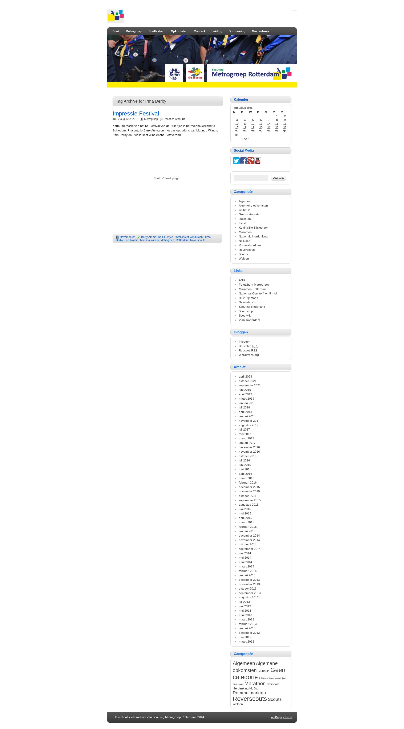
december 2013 (249, 579)
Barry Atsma (148, 237)
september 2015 (250, 500)
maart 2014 (246, 566)
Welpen (244, 258)
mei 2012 (245, 637)
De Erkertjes (165, 237)
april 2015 (245, 518)
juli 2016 (244, 460)
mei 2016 (245, 469)
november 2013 (249, 584)
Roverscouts (127, 237)
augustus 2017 (249, 425)
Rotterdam (182, 240)
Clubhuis (244, 210)
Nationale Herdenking (253, 236)
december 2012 (249, 632)
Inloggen (244, 341)
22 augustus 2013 (127, 119)
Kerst (242, 223)
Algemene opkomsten (253, 205)
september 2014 (250, 548)
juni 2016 (245, 465)
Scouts (243, 254)
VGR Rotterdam (249, 320)
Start (116, 31)
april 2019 (245, 394)
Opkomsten (179, 31)
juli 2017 (244, 429)
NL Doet (244, 241)
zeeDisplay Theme (281, 717)
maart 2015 (246, 522)
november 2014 (249, 540)
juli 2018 (244, 407)
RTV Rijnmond (248, 298)
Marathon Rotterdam (253, 289)
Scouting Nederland (252, 306)
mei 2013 (245, 610)
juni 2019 (245, 389)
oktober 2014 (247, 544)
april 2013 (245, 615)
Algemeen (245, 201)
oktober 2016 (247, 456)
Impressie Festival (136, 113)
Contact (199, 31)
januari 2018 (247, 416)
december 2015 (249, 487)
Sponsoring (237, 31)
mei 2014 (245, 557)
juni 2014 (245, 553)
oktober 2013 (247, 588)
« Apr (245, 138)
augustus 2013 (249, 597)
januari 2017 (247, 442)
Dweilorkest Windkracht (189, 237)
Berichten (248, 346)
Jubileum (245, 218)
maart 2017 (246, 438)
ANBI (242, 280)
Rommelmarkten (250, 245)
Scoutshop (246, 311)
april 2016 (245, 473)
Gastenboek (260, 31)
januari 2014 (247, 575)
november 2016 (249, 451)
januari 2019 (247, 403)
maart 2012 (246, 641)
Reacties (248, 350)
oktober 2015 (247, 495)
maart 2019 (246, 398)
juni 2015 (245, 509)
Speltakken (157, 31)
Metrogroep (134, 31)
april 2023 (245, 376)
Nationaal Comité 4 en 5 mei (258, 293)
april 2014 (245, 562)
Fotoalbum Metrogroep (254, 284)
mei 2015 (245, 513)
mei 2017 (245, 434)
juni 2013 (245, 606)
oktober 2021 (247, 381)
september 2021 (250, 385)
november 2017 (249, 420)
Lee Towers (131, 240)
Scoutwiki (245, 315)
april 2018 (245, 412)
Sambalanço (247, 302)
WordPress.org (249, 355)
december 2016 (249, 447)
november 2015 (249, 491)
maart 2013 (246, 619)
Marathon (245, 232)
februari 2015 (248, 526)
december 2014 (249, 535)
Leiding (216, 31)
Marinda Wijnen (149, 240)
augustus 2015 (249, 504)
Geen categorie (249, 214)
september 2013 (250, 593)
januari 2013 (247, 628)
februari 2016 (248, 482)
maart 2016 (246, 478)
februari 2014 (248, 571)
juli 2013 (244, 601)
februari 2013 (248, 624)
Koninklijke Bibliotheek (253, 227)
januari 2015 (247, 531)
